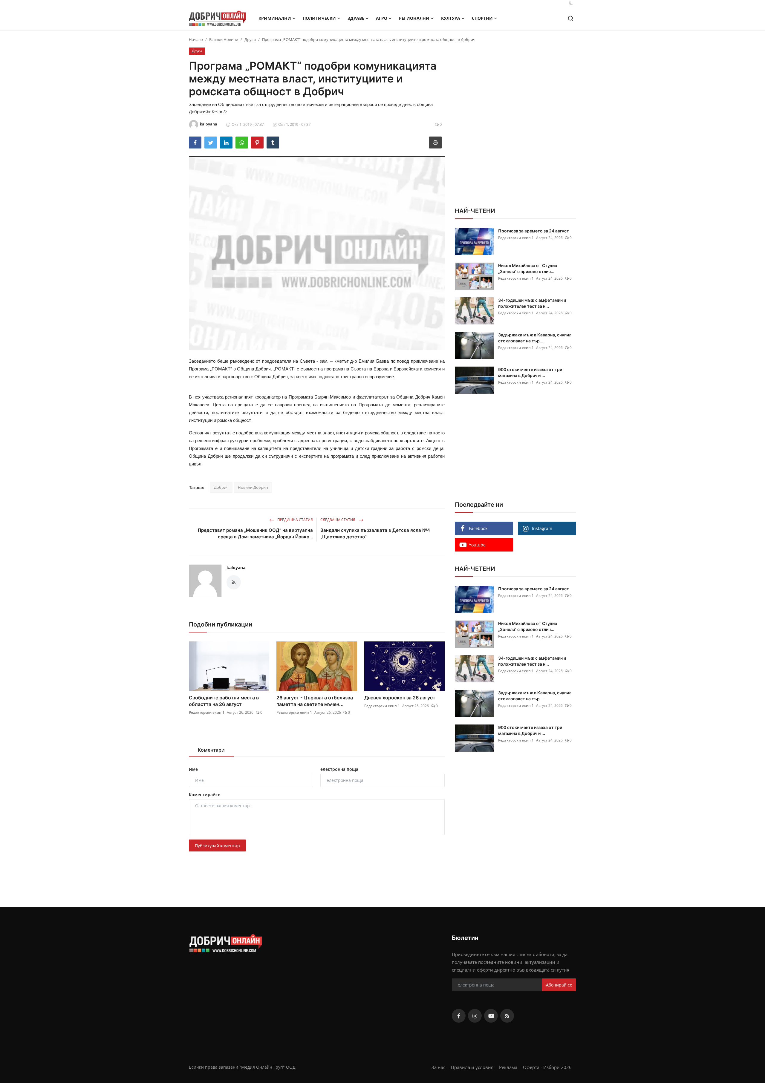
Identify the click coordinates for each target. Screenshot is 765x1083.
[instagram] (475, 1016)
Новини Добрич (253, 487)
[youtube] (491, 1016)
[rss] (507, 1016)
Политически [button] (319, 18)
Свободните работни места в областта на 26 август (224, 701)
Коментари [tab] (211, 750)
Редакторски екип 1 (206, 712)
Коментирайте (204, 794)
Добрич (221, 487)
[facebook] (459, 1016)
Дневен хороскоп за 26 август (399, 698)
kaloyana (236, 567)
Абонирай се (559, 985)
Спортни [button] (482, 18)
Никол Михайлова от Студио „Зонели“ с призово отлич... (527, 268)
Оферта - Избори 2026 (547, 1067)
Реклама (508, 1067)
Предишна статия (294, 519)
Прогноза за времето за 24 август (533, 230)
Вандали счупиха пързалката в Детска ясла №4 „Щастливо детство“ (375, 533)
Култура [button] (450, 18)
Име (193, 769)
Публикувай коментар (217, 845)
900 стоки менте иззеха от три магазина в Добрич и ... (530, 372)
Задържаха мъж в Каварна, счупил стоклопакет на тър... (534, 337)
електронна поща (339, 769)
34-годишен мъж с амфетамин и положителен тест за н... (532, 303)
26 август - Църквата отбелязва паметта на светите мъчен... (314, 701)
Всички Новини (223, 39)
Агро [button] (381, 18)
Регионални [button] (414, 18)
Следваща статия (338, 519)
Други (250, 39)
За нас (438, 1067)
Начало (196, 39)
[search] (570, 18)
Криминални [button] (274, 18)
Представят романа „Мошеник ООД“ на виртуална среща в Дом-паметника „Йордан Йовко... (255, 533)
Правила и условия (472, 1067)
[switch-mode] (571, 3)
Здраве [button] (356, 18)
